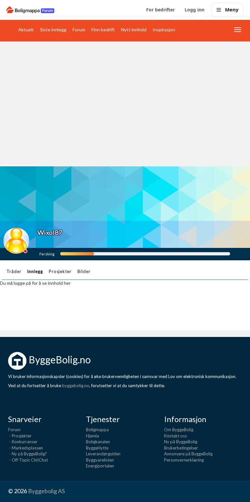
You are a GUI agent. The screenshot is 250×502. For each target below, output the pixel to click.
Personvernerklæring (184, 460)
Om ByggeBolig (178, 429)
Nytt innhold (133, 29)
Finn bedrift (103, 29)
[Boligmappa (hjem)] (30, 9)
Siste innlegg (53, 29)
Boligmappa (97, 429)
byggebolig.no (75, 385)
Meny (232, 9)
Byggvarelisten (100, 460)
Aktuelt (26, 29)
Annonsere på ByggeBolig (188, 453)
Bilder (83, 271)
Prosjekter (60, 271)
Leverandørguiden (103, 453)
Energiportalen (100, 465)
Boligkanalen (98, 441)
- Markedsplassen (25, 447)
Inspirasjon (164, 29)
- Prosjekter (20, 435)
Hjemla (92, 435)
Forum (79, 29)
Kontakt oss (175, 435)
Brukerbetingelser (181, 447)
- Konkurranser (22, 441)
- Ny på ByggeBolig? (27, 453)
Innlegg (35, 271)
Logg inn (194, 10)
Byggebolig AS (46, 490)
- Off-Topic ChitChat (28, 460)
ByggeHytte (97, 447)
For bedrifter (160, 10)
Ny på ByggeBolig (180, 441)
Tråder (14, 271)
